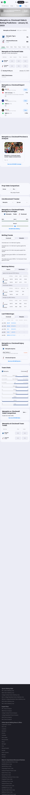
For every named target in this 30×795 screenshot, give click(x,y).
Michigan (4, 744)
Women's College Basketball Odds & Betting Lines (13, 699)
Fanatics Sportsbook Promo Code (10, 762)
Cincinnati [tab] (8, 238)
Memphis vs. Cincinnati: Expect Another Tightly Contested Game (12, 156)
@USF (8, 323)
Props (19, 47)
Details (3, 47)
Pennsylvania (5, 739)
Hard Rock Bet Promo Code (8, 790)
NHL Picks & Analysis (7, 719)
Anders (6, 100)
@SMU (8, 326)
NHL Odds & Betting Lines (8, 703)
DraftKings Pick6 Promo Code (9, 794)
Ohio (3, 746)
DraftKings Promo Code (7, 781)
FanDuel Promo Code (7, 783)
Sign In (26, 2)
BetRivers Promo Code (7, 792)
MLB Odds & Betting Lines (8, 701)
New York (4, 726)
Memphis (8, 214)
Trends (23, 47)
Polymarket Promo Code (7, 768)
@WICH (9, 335)
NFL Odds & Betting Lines (8, 690)
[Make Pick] (5, 96)
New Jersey (4, 737)
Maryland (4, 731)
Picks (15, 47)
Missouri (4, 754)
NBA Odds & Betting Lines (8, 692)
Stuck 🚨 (7, 89)
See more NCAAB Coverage (14, 164)
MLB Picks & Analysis (7, 717)
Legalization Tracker (6, 724)
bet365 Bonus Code (6, 766)
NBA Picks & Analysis (7, 710)
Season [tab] (8, 269)
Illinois (3, 741)
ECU (8, 329)
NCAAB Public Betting (14, 228)
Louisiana (4, 728)
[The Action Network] (5, 2)
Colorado (4, 735)
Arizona (3, 733)
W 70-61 (13, 335)
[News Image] (13, 147)
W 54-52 (13, 326)
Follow (25, 89)
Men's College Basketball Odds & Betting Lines (13, 697)
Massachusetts (5, 748)
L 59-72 (13, 332)
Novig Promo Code (6, 774)
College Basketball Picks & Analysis (10, 715)
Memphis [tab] (21, 238)
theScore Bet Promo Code (8, 785)
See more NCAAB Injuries (14, 361)
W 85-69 (13, 323)
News (7, 47)
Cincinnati (24, 214)
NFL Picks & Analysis (7, 708)
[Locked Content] (15, 226)
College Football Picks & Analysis (9, 713)
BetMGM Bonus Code (7, 764)
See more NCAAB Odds (14, 417)
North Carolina (5, 752)
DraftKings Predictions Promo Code (10, 777)
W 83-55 (13, 329)
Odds (11, 47)
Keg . (5, 160)
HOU (8, 332)
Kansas (3, 750)
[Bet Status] (3, 93)
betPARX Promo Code (7, 787)
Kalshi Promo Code (6, 772)
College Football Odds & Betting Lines (11, 694)
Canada (3, 756)
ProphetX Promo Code (7, 779)
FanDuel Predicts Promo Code (9, 770)
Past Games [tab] (22, 269)
